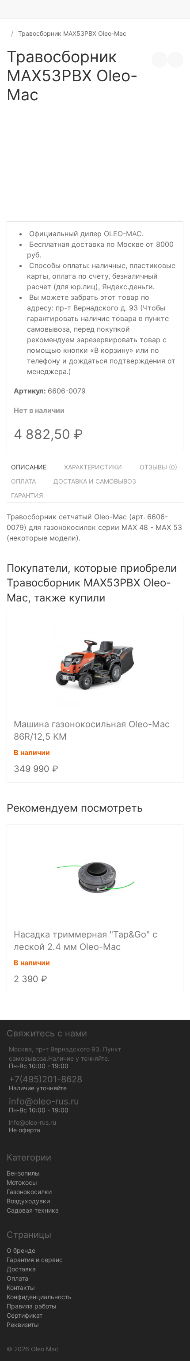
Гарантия (27, 495)
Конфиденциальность (39, 1297)
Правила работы (32, 1306)
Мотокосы (22, 1182)
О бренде (21, 1250)
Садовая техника (33, 1210)
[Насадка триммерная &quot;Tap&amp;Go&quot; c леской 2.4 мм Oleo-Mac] (95, 874)
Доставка (21, 1269)
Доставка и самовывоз (94, 481)
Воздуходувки (28, 1201)
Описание (28, 467)
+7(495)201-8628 (45, 1079)
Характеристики (93, 467)
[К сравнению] (159, 60)
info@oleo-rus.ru (44, 1101)
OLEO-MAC (123, 233)
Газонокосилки (29, 1191)
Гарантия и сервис (35, 1259)
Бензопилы (23, 1173)
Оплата (23, 481)
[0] (183, 9)
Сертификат (24, 1315)
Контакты (21, 1287)
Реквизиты (23, 1324)
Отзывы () (158, 467)
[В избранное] (175, 60)
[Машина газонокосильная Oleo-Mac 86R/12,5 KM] (95, 664)
